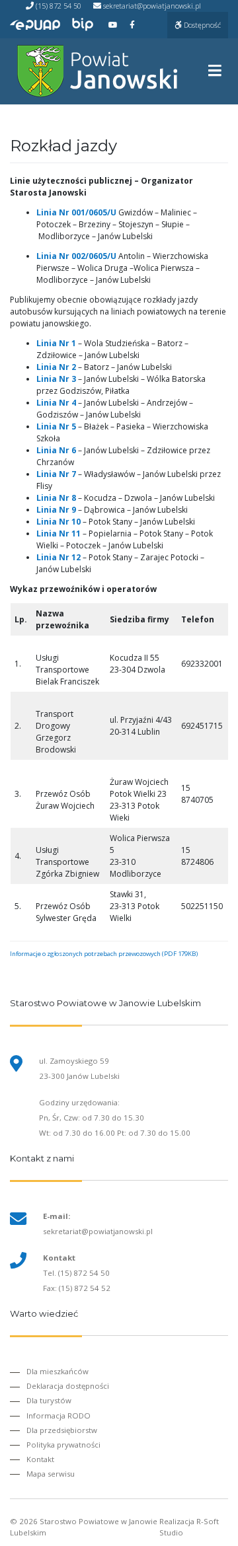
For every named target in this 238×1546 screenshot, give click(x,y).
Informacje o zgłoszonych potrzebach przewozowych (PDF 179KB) (104, 953)
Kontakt (40, 1459)
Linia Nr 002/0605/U (76, 256)
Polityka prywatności (63, 1445)
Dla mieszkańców (57, 1371)
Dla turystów (48, 1400)
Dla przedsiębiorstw (61, 1430)
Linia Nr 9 (56, 509)
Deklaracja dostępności (67, 1386)
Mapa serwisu (50, 1474)
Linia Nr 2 (56, 367)
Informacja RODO (58, 1415)
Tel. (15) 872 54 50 (76, 1273)
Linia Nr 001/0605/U (76, 212)
